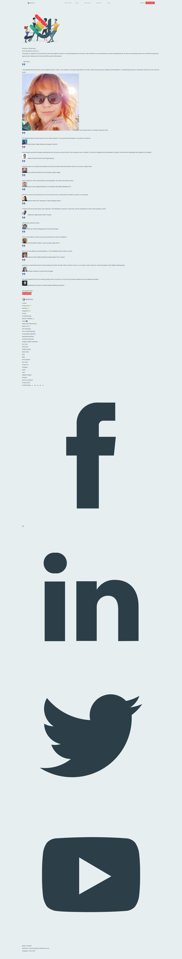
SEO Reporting (26, 329)
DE (40, 385)
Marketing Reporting (28, 336)
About (23, 370)
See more (25, 344)
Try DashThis (26, 293)
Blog (23, 357)
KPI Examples (26, 359)
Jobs (23, 372)
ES (37, 385)
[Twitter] (91, 804)
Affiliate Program (27, 375)
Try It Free (150, 2)
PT (43, 385)
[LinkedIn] (91, 665)
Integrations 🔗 (26, 311)
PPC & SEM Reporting (28, 331)
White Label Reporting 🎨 (29, 323)
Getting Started (26, 349)
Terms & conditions (27, 380)
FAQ (23, 354)
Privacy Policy (26, 382)
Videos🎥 (25, 321)
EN (32, 385)
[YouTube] (91, 943)
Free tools (25, 362)
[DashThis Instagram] (23, 526)
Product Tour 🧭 (26, 305)
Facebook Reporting (28, 339)
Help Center (25, 352)
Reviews (24, 377)
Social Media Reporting (28, 334)
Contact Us (25, 364)
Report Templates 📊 (28, 318)
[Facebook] (91, 524)
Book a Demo (68, 2)
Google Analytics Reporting (30, 341)
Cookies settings (26, 385)
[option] (35, 385)
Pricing (108, 2)
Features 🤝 (25, 308)
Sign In (142, 2)
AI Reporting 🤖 (26, 316)
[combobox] (32, 385)
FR (35, 385)
